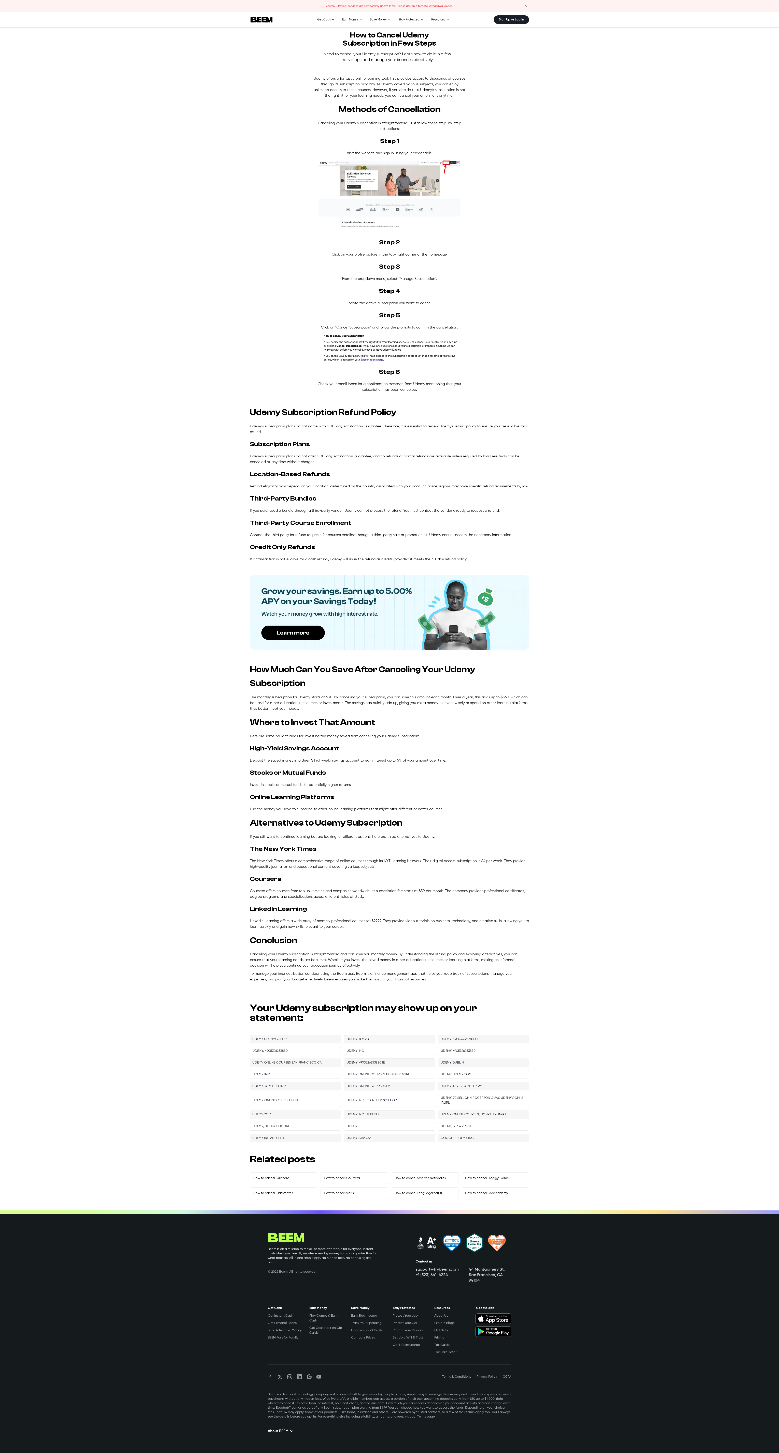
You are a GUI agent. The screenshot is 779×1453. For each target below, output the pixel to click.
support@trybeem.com (437, 1270)
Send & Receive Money (285, 1330)
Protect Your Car (405, 1323)
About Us (441, 1315)
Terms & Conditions (456, 1376)
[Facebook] (270, 1376)
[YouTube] (318, 1376)
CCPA (507, 1376)
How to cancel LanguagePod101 (418, 1193)
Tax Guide (442, 1345)
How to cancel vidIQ (339, 1193)
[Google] (309, 1376)
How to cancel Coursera (342, 1178)
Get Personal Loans (282, 1323)
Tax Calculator (445, 1352)
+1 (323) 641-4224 (432, 1275)
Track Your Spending (366, 1323)
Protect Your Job (405, 1315)
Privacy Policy (487, 1376)
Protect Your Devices (408, 1330)
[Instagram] (289, 1376)
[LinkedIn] (299, 1376)
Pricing (439, 1337)
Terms (421, 1416)
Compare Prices (363, 1337)
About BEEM (278, 1431)
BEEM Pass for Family (283, 1337)
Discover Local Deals (366, 1330)
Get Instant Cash (280, 1315)
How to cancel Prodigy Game (487, 1178)
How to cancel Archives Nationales (420, 1178)
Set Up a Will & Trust (408, 1337)
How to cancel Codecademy (486, 1193)
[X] (280, 1376)
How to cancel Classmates (273, 1193)
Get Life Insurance (406, 1345)
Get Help (441, 1330)
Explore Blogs (444, 1323)
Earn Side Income (364, 1315)
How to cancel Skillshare (271, 1178)
